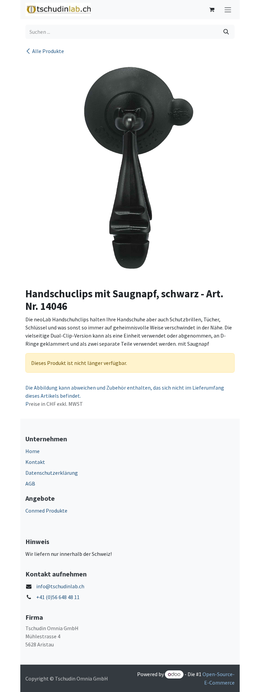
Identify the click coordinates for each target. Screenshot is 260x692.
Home (32, 451)
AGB (30, 483)
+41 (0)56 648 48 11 (58, 597)
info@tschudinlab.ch (60, 586)
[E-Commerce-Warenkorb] (211, 9)
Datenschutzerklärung (51, 472)
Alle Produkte (48, 51)
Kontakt (35, 462)
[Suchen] (226, 32)
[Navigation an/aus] (228, 10)
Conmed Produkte (46, 510)
